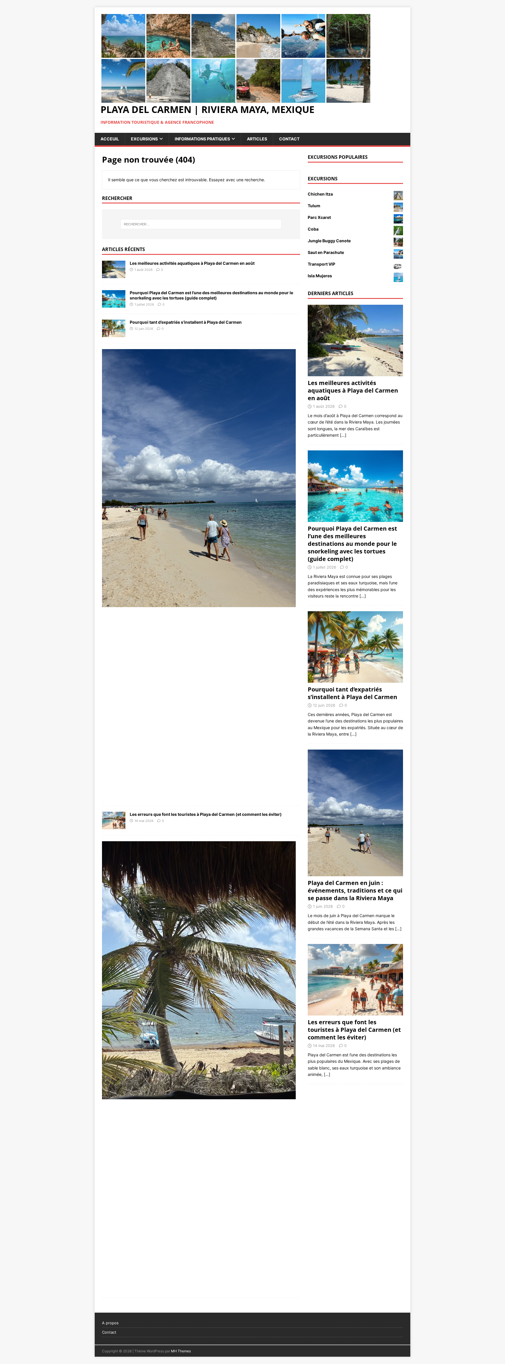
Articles (257, 138)
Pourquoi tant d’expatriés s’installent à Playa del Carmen (186, 322)
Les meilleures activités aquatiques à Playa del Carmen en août (192, 263)
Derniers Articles (330, 293)
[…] (343, 435)
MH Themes (181, 1351)
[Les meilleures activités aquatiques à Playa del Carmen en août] (113, 274)
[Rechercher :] (201, 224)
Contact (289, 138)
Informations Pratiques (202, 138)
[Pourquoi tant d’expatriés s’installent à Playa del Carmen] (113, 333)
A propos (110, 1323)
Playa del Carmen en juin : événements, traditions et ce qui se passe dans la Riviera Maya (355, 890)
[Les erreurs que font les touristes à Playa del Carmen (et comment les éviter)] (113, 825)
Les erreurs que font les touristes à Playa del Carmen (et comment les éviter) (206, 814)
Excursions (144, 138)
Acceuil (110, 138)
